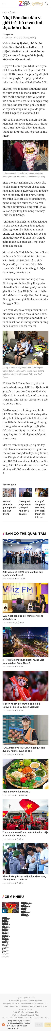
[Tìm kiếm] (46, 4)
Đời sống (9, 12)
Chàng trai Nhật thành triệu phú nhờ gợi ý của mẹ (25, 507)
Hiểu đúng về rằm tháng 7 (16, 792)
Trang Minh (8, 35)
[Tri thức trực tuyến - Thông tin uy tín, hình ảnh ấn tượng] (31, 3)
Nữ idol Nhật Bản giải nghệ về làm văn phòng (9, 507)
